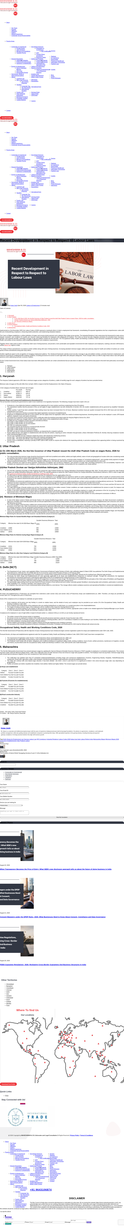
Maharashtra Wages (99, 739)
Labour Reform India (87, 739)
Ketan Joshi (13, 305)
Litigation (8, 777)
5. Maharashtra (11, 327)
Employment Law (18, 739)
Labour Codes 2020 (65, 739)
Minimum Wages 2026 (112, 739)
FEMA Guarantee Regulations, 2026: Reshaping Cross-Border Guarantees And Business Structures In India (43, 965)
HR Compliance (41, 739)
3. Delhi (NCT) (11, 323)
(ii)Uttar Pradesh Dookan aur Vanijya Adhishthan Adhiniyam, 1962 (32, 320)
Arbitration (8, 776)
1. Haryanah (10, 315)
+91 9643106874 (41, 1189)
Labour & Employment (33, 305)
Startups (8, 779)
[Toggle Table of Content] (1, 312)
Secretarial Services (12, 774)
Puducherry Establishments (8, 741)
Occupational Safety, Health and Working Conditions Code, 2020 (32, 326)
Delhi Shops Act (8, 739)
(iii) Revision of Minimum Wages (23, 321)
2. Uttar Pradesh (11, 317)
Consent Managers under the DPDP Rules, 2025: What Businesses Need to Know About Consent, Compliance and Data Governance (53, 917)
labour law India (75, 739)
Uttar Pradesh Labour (23, 741)
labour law (7, 345)
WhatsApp (8, 1224)
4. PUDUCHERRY (12, 324)
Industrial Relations (52, 739)
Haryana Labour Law (30, 739)
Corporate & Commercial (13, 772)
